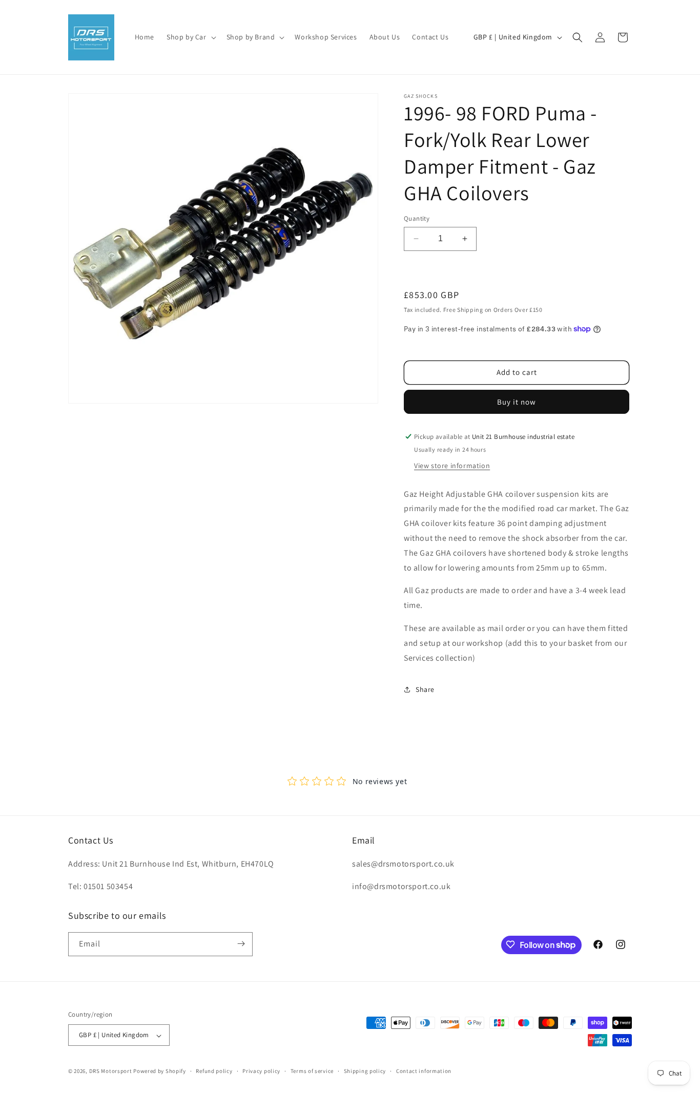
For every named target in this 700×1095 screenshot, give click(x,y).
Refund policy (214, 1071)
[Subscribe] (241, 944)
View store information (452, 465)
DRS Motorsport (110, 1071)
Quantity (416, 218)
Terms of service (312, 1071)
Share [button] (425, 689)
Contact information (423, 1071)
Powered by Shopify (159, 1071)
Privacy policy (261, 1071)
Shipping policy (365, 1071)
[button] (190, 37)
